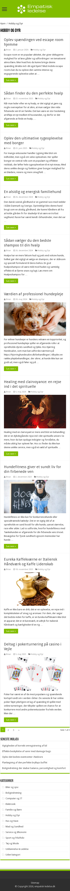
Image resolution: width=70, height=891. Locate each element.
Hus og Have (12, 821)
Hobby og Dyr (39, 50)
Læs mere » (11, 80)
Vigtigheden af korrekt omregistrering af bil (24, 745)
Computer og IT (14, 798)
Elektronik (10, 804)
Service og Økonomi (16, 832)
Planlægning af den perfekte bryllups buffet (24, 762)
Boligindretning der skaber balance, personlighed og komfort (34, 768)
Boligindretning (14, 792)
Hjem (3, 23)
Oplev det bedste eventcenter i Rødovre (22, 757)
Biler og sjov (12, 787)
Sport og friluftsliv (15, 837)
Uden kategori (13, 854)
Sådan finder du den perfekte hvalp (33, 93)
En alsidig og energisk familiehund (32, 192)
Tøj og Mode (12, 843)
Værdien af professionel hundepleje (33, 294)
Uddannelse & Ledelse (17, 849)
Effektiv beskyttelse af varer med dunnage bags (26, 751)
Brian (8, 50)
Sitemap (35, 882)
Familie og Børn (14, 809)
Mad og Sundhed (14, 826)
